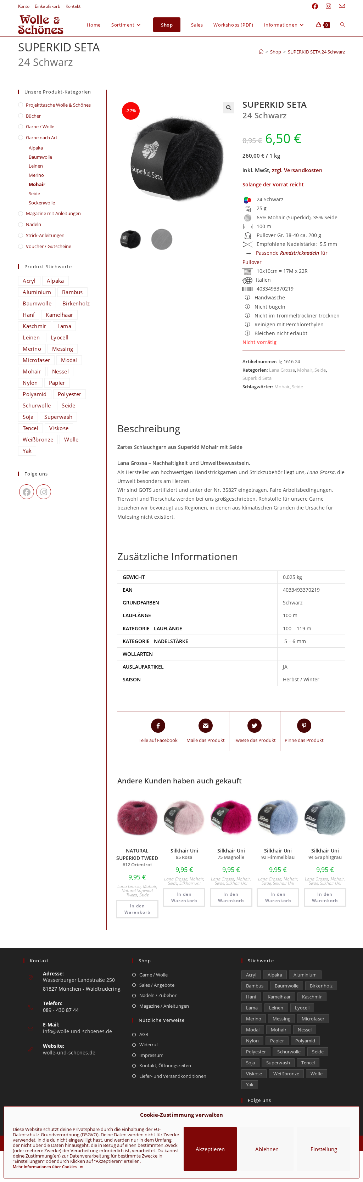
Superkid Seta (257, 378)
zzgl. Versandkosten (297, 170)
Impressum (151, 1055)
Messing (62, 348)
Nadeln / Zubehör (158, 995)
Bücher (33, 116)
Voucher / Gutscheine (48, 246)
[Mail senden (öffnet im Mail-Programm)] (340, 6)
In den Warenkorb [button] (137, 909)
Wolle (71, 439)
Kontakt (73, 6)
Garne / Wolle (40, 126)
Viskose (58, 428)
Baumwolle (40, 157)
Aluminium (37, 292)
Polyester (70, 394)
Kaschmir (34, 326)
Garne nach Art (41, 137)
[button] (228, 107)
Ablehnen (267, 1149)
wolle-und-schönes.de (69, 1052)
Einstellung (324, 1149)
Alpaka (36, 148)
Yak (27, 450)
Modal (69, 360)
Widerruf (148, 1044)
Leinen (36, 166)
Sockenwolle (42, 202)
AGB (143, 1034)
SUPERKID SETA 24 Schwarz (316, 52)
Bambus (72, 292)
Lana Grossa (282, 370)
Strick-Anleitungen (45, 235)
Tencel (30, 428)
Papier (57, 382)
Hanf (29, 314)
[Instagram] (43, 491)
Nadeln (33, 224)
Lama (64, 326)
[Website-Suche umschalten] (342, 24)
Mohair (304, 370)
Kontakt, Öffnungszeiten (165, 1065)
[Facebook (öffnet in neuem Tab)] (315, 6)
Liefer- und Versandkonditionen (172, 1076)
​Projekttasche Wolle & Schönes (58, 105)
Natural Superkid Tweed (137, 893)
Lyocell (59, 337)
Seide (320, 370)
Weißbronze (38, 439)
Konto (23, 6)
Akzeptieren (210, 1149)
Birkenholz (76, 303)
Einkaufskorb (47, 6)
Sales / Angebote (156, 985)
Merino (36, 175)
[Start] (261, 52)
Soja (28, 416)
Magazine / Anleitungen (164, 1006)
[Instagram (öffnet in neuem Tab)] (328, 6)
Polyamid (34, 394)
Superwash (58, 416)
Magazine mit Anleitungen (53, 213)
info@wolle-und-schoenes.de (77, 1031)
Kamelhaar (59, 314)
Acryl (29, 280)
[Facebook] (26, 491)
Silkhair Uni (190, 883)
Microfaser (36, 360)
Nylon (30, 382)
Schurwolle (37, 405)
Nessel (60, 371)
